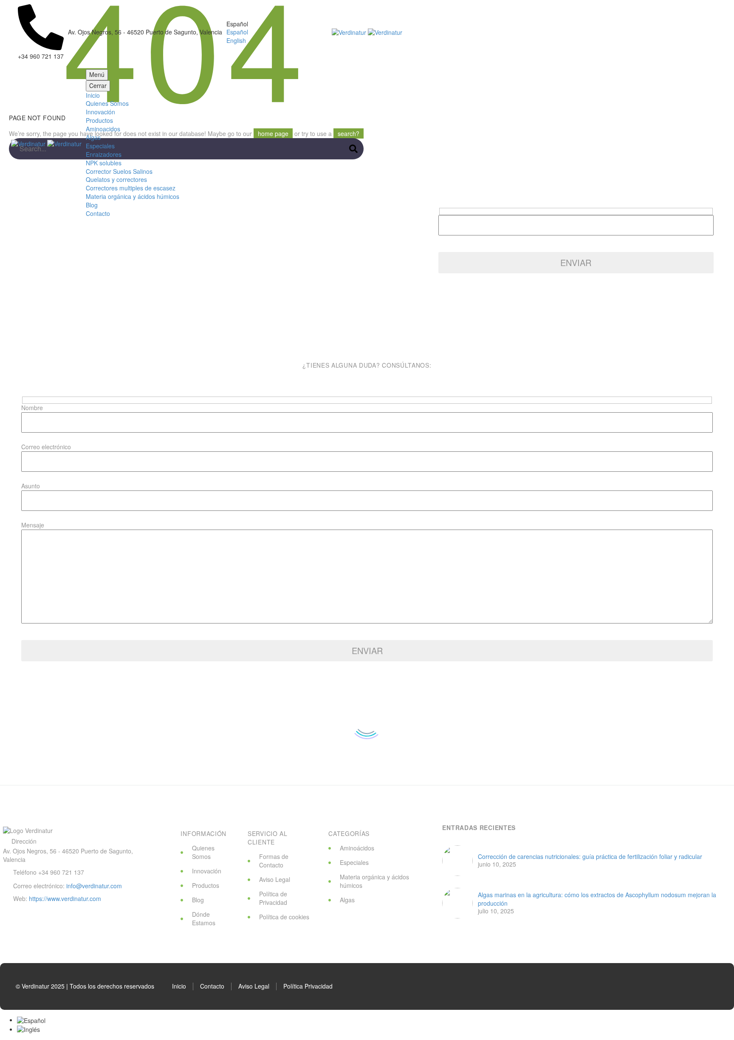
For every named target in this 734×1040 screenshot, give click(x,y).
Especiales (100, 146)
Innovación (100, 112)
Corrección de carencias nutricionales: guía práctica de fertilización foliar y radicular (590, 857)
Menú (96, 74)
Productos (99, 120)
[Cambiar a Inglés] (28, 1029)
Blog (92, 205)
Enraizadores (103, 154)
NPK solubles (103, 163)
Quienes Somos (107, 103)
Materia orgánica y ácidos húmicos (132, 196)
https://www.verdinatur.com (65, 898)
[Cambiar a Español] (31, 1019)
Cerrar (98, 85)
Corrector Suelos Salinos (119, 171)
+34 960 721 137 (61, 872)
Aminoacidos (103, 129)
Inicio (93, 95)
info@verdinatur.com (94, 885)
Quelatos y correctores (116, 179)
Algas (93, 137)
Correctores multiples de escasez (130, 188)
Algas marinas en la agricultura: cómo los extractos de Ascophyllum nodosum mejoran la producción (597, 899)
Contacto (98, 213)
